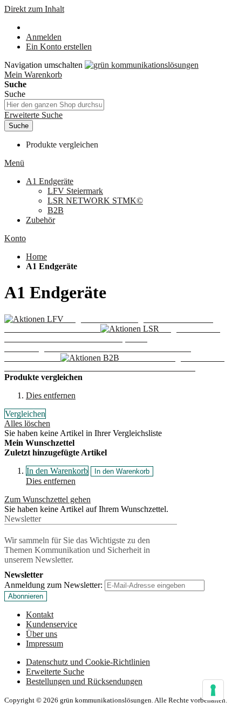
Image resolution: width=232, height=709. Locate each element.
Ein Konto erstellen (59, 46)
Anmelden (44, 36)
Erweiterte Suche (33, 115)
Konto (15, 238)
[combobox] (54, 104)
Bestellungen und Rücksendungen (84, 681)
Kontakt (39, 614)
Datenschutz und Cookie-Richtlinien (88, 661)
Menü (14, 162)
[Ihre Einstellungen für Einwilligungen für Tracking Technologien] (213, 690)
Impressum (44, 643)
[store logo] (142, 64)
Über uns (41, 633)
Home (36, 256)
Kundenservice (51, 624)
